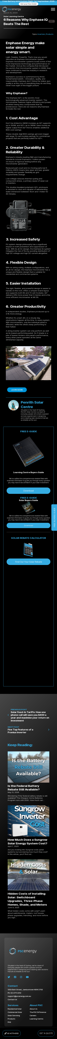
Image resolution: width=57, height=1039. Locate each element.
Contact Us (12, 1000)
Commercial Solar (15, 1012)
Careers (33, 1015)
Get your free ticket (29, 4)
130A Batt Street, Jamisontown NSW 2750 (25, 990)
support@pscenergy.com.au (19, 996)
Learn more (17, 390)
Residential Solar (15, 1009)
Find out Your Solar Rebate (28, 561)
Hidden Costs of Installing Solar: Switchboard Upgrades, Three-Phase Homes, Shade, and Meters (27, 899)
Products (49, 34)
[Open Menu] (53, 9)
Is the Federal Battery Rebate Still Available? (24, 787)
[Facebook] (15, 977)
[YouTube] (27, 977)
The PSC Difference (38, 1012)
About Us (33, 1009)
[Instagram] (21, 977)
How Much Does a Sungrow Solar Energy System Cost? (27, 841)
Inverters (41, 34)
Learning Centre (36, 1019)
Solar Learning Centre (14, 16)
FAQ (9, 1022)
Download (28, 490)
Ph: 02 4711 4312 (14, 993)
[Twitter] (9, 977)
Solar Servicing (14, 1015)
